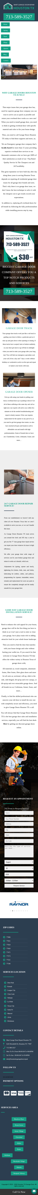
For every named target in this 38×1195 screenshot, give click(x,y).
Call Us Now (19, 1192)
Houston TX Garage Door (26, 1184)
